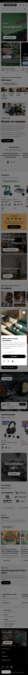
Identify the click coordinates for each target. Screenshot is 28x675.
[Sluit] (24, 312)
